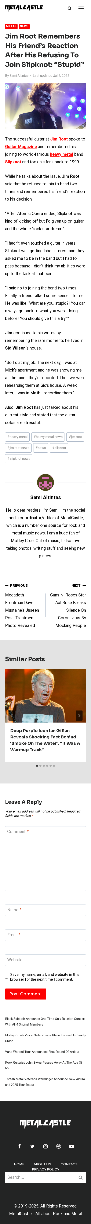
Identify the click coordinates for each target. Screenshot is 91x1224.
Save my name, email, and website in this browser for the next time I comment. (44, 977)
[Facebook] (19, 1146)
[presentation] (45, 696)
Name (14, 910)
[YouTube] (71, 1146)
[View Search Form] (69, 8)
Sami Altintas (19, 75)
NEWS (24, 26)
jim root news (18, 447)
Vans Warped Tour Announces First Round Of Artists (42, 1051)
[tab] (37, 766)
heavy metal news (48, 436)
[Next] (79, 715)
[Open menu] (81, 8)
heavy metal (17, 436)
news (41, 447)
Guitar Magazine (21, 147)
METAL (11, 26)
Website (14, 960)
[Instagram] (45, 1146)
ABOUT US (42, 1164)
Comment (18, 832)
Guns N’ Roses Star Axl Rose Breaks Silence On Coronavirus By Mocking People (68, 606)
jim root (75, 436)
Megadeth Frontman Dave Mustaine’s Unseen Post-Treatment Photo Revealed (22, 606)
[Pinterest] (58, 1146)
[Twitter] (32, 1146)
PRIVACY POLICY (45, 1169)
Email (13, 935)
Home (19, 1164)
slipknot (59, 447)
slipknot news (18, 458)
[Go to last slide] (11, 715)
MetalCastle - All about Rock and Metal (45, 1214)
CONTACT (69, 1164)
